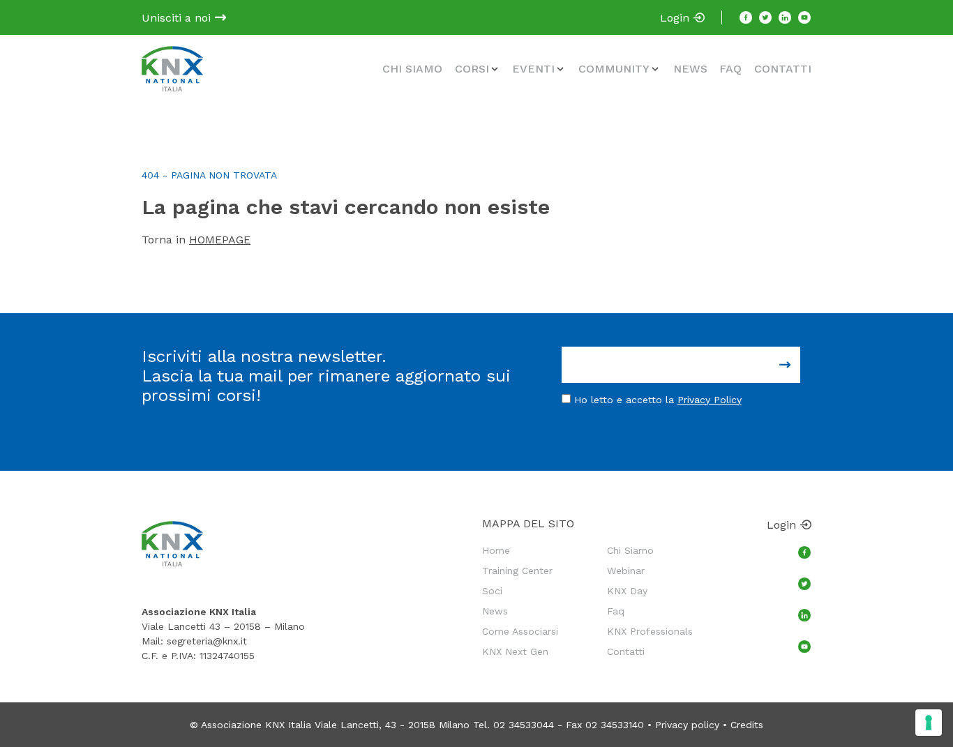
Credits (746, 724)
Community (614, 68)
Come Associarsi (520, 631)
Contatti (782, 68)
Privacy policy (687, 724)
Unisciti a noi (178, 17)
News (690, 68)
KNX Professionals (650, 631)
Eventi (533, 68)
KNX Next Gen (515, 651)
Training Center (517, 570)
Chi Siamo (412, 68)
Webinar (626, 570)
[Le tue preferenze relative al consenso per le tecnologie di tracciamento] (928, 722)
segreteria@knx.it (207, 641)
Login (676, 17)
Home (496, 550)
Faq (730, 68)
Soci (492, 590)
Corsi (472, 68)
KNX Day (627, 590)
